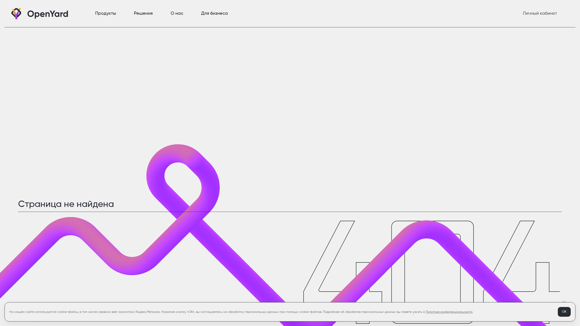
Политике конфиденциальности (449, 312)
